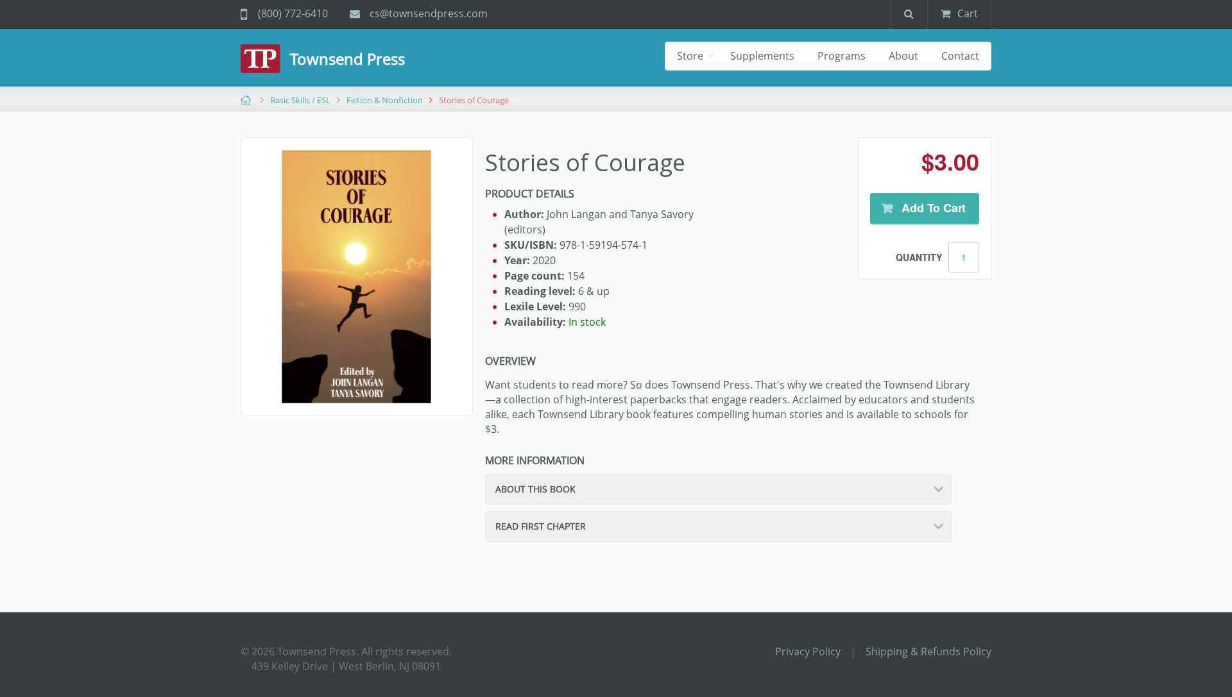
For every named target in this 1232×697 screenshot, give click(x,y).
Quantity (919, 257)
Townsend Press (347, 58)
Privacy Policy (808, 651)
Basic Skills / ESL (300, 100)
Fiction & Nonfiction (384, 100)
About (903, 56)
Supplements (762, 56)
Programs (841, 56)
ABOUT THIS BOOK (535, 489)
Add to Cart (932, 207)
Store (691, 56)
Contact (960, 56)
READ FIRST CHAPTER (540, 526)
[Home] (265, 58)
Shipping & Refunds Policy (928, 651)
